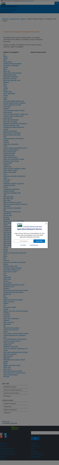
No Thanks (23, 245)
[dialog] (29, 235)
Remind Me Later (34, 245)
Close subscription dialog (46, 223)
